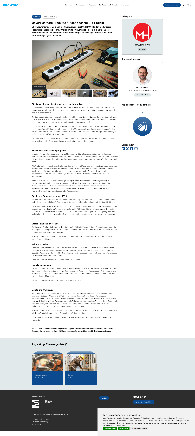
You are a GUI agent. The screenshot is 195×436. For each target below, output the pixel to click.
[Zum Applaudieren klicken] (142, 126)
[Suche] (184, 5)
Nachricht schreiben (143, 95)
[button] (39, 93)
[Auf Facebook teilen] (131, 149)
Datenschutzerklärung (40, 422)
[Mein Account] (191, 5)
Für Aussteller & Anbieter (108, 5)
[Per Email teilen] (136, 149)
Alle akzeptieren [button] (110, 428)
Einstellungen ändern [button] (139, 428)
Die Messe (80, 5)
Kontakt (104, 398)
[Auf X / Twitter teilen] (127, 149)
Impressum (36, 424)
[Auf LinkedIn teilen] (123, 149)
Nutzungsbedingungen (40, 419)
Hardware (68, 5)
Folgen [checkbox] (144, 49)
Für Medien (126, 5)
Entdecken (91, 5)
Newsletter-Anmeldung (143, 402)
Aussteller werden (172, 5)
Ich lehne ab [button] (123, 428)
